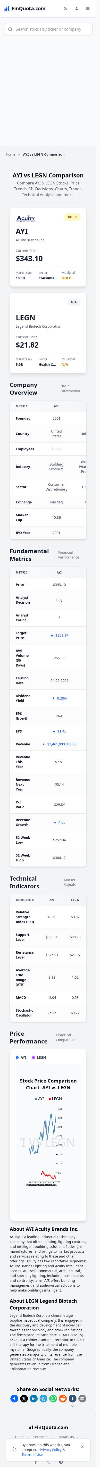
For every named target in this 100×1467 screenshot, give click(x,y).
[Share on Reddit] (63, 1398)
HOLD (66, 278)
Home (10, 154)
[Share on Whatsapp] (53, 1398)
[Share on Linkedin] (34, 1398)
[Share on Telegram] (43, 1398)
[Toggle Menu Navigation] (87, 8)
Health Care (48, 364)
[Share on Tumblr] (72, 1398)
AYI (22, 231)
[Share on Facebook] (14, 1398)
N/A (65, 364)
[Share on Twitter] (24, 1398)
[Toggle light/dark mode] (65, 8)
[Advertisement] (50, 94)
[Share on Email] (82, 1398)
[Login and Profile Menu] (76, 8)
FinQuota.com (51, 1427)
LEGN (25, 318)
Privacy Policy (50, 1449)
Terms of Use (32, 1454)
